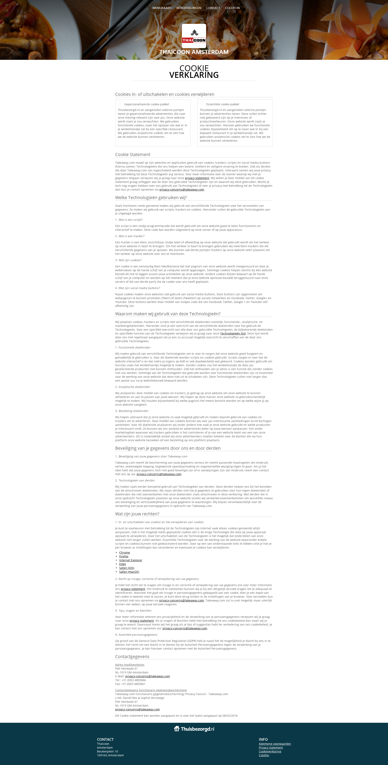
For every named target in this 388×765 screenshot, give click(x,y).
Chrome (124, 552)
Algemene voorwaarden (275, 744)
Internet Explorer (130, 560)
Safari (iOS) (126, 568)
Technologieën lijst (233, 333)
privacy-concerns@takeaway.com (181, 189)
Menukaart (162, 8)
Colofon (264, 755)
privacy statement (197, 178)
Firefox (123, 556)
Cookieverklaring (270, 751)
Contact (213, 8)
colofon (232, 8)
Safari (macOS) (129, 572)
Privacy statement (271, 747)
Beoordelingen (188, 8)
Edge (122, 564)
